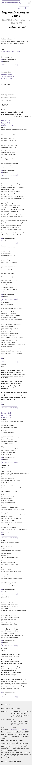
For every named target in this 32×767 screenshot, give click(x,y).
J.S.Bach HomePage (6, 74)
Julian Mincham (22, 729)
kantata (18, 51)
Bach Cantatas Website (7, 79)
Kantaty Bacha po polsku (11, 2)
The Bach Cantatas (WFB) (8, 76)
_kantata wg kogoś (6, 51)
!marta (13, 51)
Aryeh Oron (14, 729)
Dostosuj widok (24, 8)
